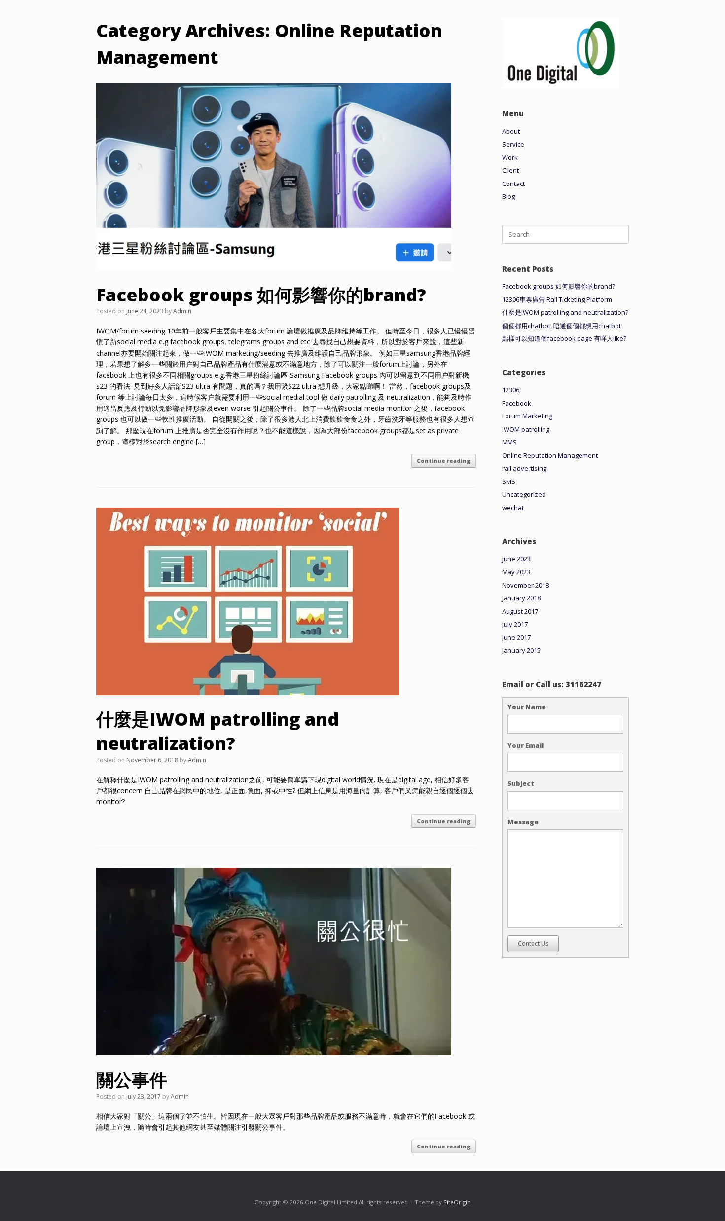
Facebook (516, 403)
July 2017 (515, 624)
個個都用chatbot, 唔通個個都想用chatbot (561, 325)
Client (510, 170)
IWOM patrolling (525, 429)
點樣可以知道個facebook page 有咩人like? (564, 338)
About (511, 131)
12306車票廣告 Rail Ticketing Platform (557, 299)
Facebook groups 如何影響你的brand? (261, 295)
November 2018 (525, 585)
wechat (513, 507)
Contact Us (533, 943)
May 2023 (516, 571)
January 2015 (521, 650)
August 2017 (520, 611)
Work (510, 157)
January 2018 (521, 597)
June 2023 (516, 559)
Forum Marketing (527, 415)
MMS (509, 442)
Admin (182, 311)
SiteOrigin (457, 1202)
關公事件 (131, 1080)
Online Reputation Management (550, 455)
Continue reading (444, 460)
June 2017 (516, 637)
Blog (508, 196)
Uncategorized (524, 494)
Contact (513, 183)
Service (513, 144)
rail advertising (524, 468)
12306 (510, 389)
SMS (508, 481)
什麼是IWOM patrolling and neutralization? (217, 731)
